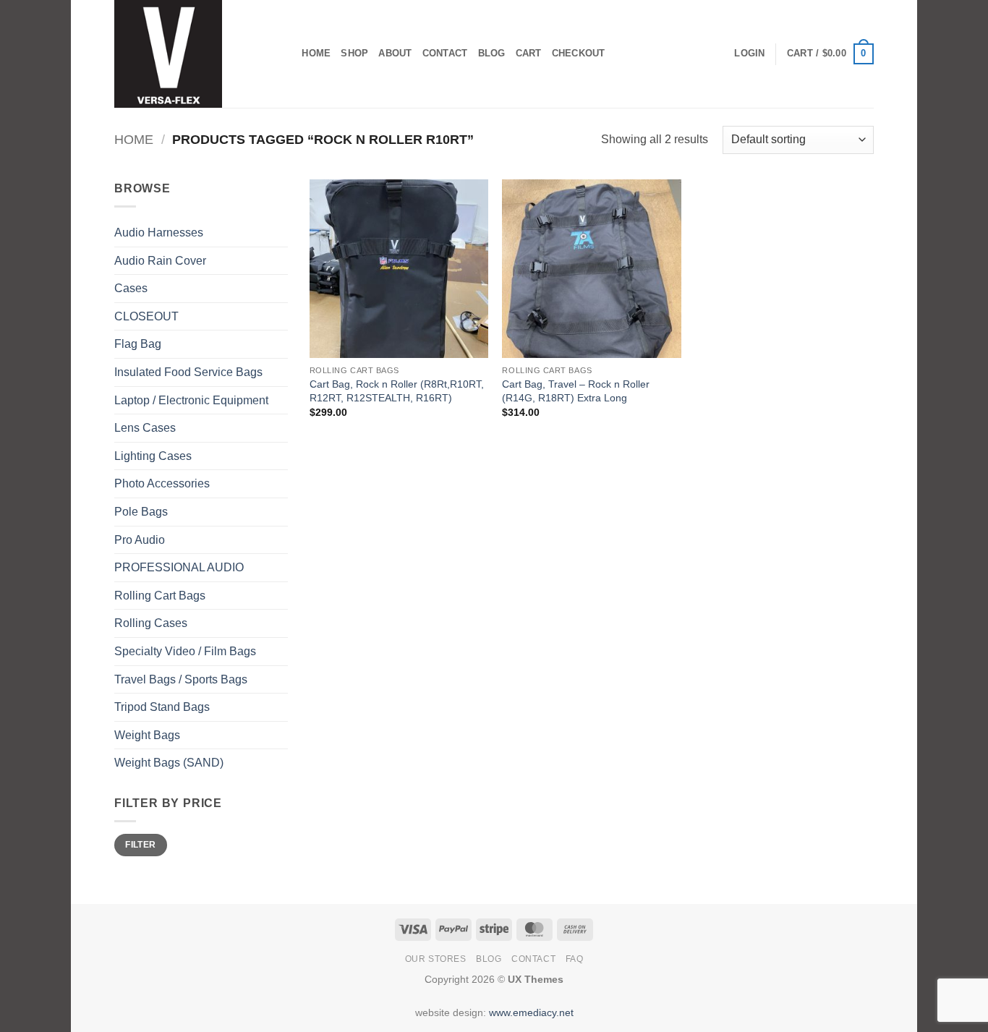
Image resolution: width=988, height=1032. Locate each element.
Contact (445, 53)
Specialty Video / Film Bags (185, 651)
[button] (749, 53)
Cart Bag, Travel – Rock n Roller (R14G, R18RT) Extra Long (576, 391)
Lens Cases (145, 428)
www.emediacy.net (531, 1012)
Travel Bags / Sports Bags (180, 679)
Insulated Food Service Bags (188, 372)
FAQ (575, 959)
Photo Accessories (162, 483)
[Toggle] (279, 372)
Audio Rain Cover (160, 261)
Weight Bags (147, 735)
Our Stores (436, 959)
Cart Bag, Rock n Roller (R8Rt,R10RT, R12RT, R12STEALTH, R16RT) (397, 391)
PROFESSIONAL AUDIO (179, 567)
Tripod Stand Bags (162, 707)
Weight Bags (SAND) (168, 762)
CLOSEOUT (146, 316)
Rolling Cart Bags (159, 595)
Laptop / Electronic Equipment (191, 400)
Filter (140, 845)
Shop (354, 53)
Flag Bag (137, 344)
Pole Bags (141, 512)
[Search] (286, 53)
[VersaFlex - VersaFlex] (186, 54)
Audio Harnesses (158, 232)
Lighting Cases (153, 456)
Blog (492, 53)
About (395, 53)
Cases (131, 288)
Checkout (578, 53)
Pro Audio (139, 540)
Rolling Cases (150, 623)
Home (316, 53)
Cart (529, 53)
